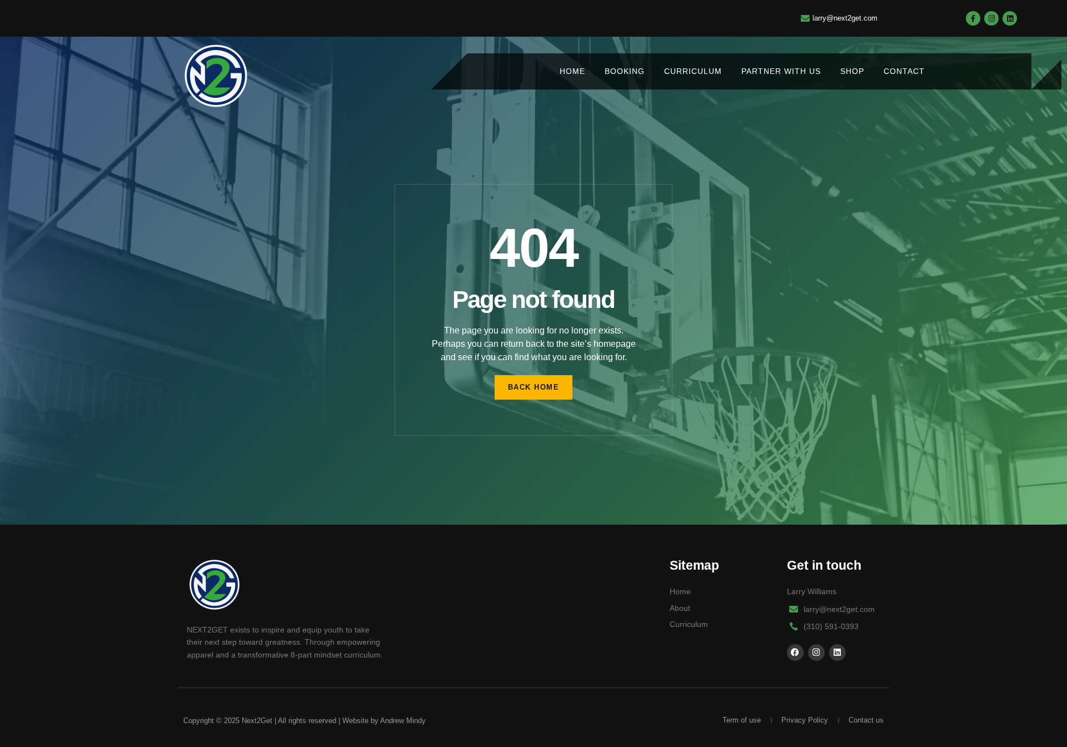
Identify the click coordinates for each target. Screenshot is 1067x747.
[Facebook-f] (973, 18)
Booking (625, 71)
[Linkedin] (1010, 18)
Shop (852, 71)
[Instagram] (991, 18)
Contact (904, 71)
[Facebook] (795, 652)
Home (572, 71)
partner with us (781, 71)
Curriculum (693, 71)
